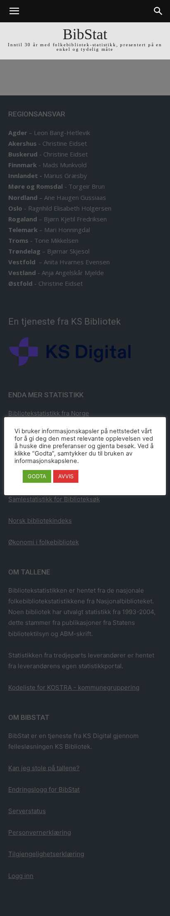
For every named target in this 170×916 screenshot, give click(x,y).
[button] (14, 11)
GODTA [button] (37, 476)
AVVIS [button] (65, 476)
